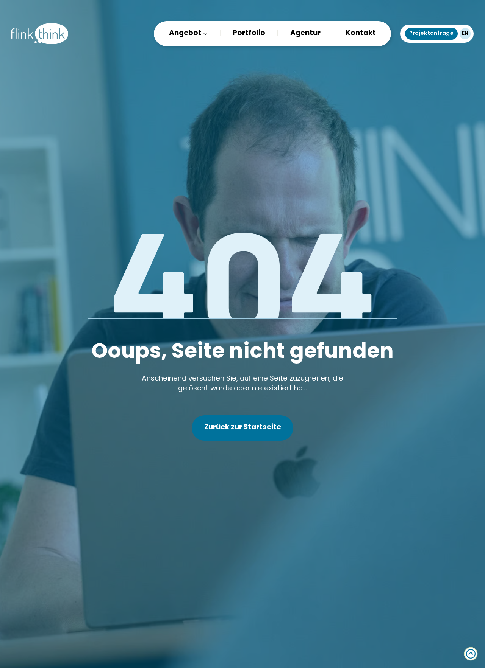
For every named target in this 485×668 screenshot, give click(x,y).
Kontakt (361, 33)
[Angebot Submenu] (205, 33)
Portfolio (249, 33)
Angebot (185, 33)
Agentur (305, 33)
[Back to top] (470, 653)
